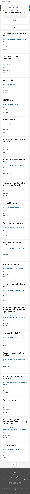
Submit (15, 20)
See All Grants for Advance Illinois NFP (13, 337)
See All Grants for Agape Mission (11, 449)
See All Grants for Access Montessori (12, 207)
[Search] (25, 2)
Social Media (25, 480)
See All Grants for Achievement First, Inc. (13, 227)
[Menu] (28, 2)
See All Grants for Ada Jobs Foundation (13, 268)
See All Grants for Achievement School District (15, 249)
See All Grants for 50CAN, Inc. (10, 104)
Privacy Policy (20, 488)
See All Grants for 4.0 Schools (10, 84)
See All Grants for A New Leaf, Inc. (11, 124)
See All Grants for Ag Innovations (11, 404)
